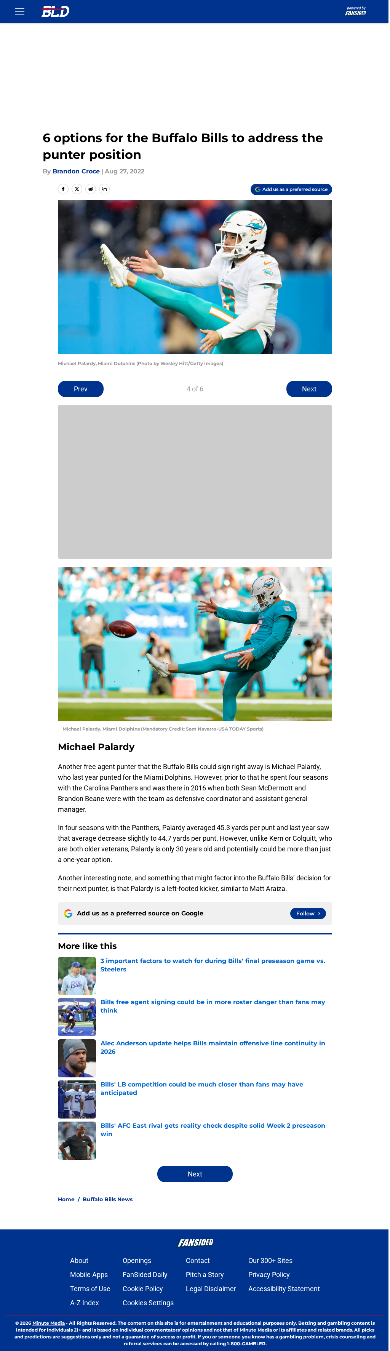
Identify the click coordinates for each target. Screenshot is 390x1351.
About (79, 1260)
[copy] (104, 189)
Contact (198, 1260)
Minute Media (48, 1323)
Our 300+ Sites (270, 1260)
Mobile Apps (89, 1275)
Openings (137, 1260)
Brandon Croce (76, 171)
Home (66, 1199)
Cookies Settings (148, 1303)
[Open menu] (19, 11)
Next (309, 389)
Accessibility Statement (284, 1289)
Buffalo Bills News (108, 1199)
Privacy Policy (269, 1275)
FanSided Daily (145, 1275)
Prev (81, 389)
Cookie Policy (143, 1289)
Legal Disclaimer (211, 1289)
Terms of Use (90, 1289)
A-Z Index (84, 1303)
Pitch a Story (205, 1275)
